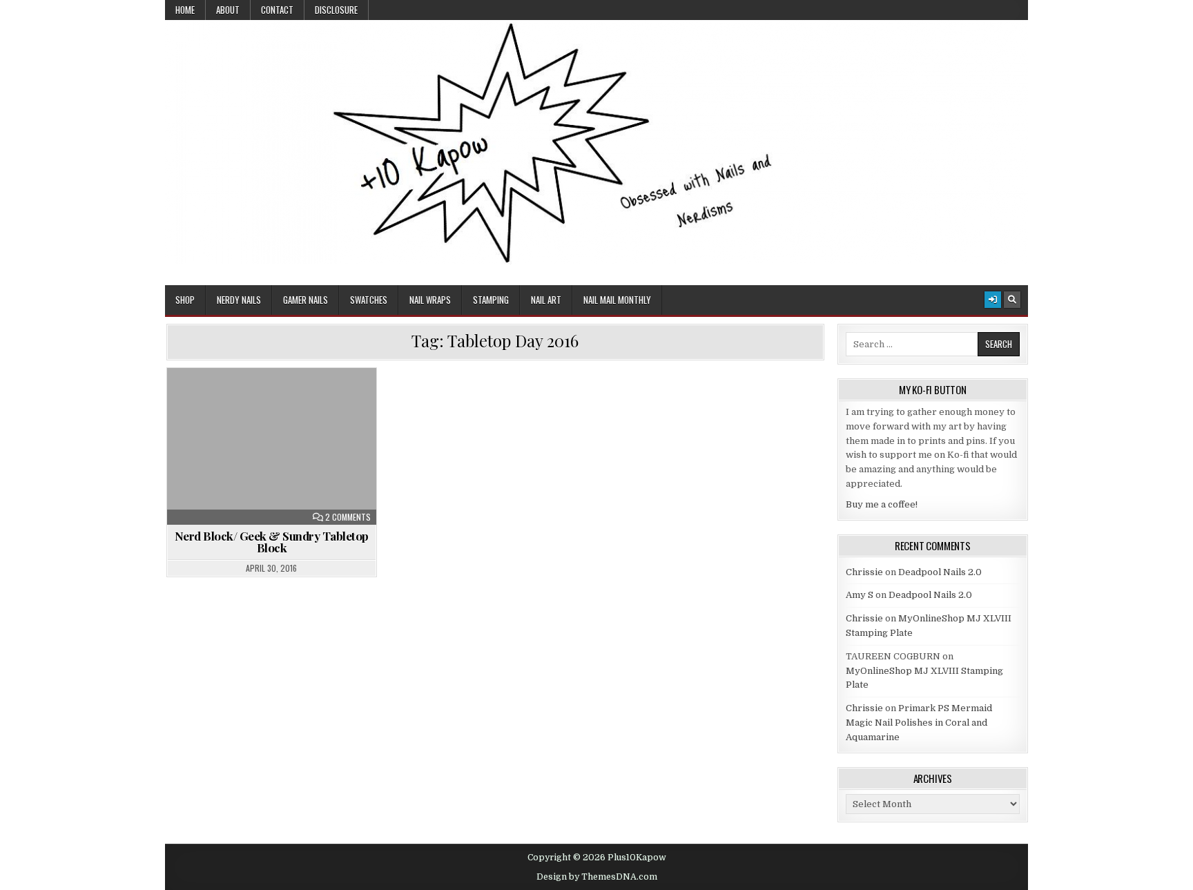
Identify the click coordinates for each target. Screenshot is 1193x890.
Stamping (491, 300)
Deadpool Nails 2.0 (940, 572)
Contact (277, 10)
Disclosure (336, 10)
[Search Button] (1012, 299)
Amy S (859, 595)
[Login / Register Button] (993, 299)
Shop (185, 300)
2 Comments (348, 517)
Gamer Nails (305, 300)
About (228, 10)
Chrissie (864, 572)
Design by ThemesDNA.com (596, 877)
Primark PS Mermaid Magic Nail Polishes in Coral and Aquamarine (919, 722)
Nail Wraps (430, 300)
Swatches (368, 300)
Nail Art (546, 300)
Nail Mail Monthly (617, 300)
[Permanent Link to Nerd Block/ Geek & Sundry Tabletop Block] (271, 446)
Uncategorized (277, 401)
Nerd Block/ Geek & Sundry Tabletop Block (272, 541)
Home (185, 10)
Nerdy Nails (239, 300)
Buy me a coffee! (882, 504)
